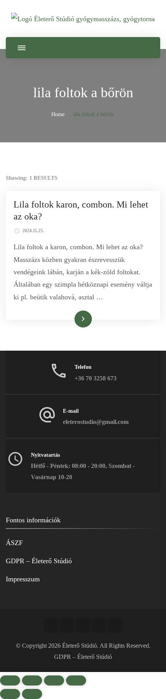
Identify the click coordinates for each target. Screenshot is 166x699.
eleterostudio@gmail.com (96, 422)
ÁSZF (14, 543)
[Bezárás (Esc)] (76, 680)
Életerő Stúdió (79, 645)
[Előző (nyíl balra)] (10, 694)
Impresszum (23, 579)
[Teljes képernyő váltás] (32, 680)
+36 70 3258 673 (96, 378)
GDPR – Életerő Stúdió (39, 561)
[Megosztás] (54, 680)
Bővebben (72, 318)
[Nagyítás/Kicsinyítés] (10, 680)
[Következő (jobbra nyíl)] (32, 694)
